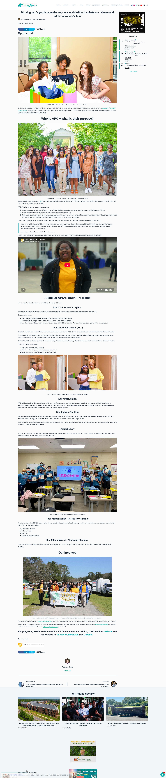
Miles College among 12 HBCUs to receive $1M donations (127, 723)
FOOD (81, 5)
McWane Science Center (130, 45)
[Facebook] (131, 5)
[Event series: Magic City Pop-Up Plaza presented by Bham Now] (134, 52)
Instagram (73, 634)
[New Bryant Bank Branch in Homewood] (83, 773)
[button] (42, 372)
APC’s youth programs (44, 621)
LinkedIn (88, 634)
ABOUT (126, 5)
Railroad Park (128, 57)
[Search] (144, 5)
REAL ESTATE (95, 5)
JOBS (57, 5)
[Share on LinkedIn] (26, 29)
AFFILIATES (104, 5)
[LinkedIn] (136, 5)
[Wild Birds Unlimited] (83, 751)
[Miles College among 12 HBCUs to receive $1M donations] (127, 709)
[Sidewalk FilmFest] (132, 22)
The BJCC (127, 67)
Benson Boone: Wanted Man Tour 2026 (136, 65)
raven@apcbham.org (101, 624)
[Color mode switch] (147, 5)
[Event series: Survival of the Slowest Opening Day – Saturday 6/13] (135, 40)
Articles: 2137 (67, 670)
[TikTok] (138, 5)
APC (41, 201)
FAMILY (88, 5)
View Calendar (133, 71)
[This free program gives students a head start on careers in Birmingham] (83, 709)
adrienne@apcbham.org (50, 627)
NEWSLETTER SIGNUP (117, 5)
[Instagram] (134, 5)
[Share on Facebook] (21, 29)
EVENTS (74, 5)
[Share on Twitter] (32, 29)
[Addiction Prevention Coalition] (31, 645)
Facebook (62, 634)
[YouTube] (141, 5)
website (108, 631)
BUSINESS (65, 5)
